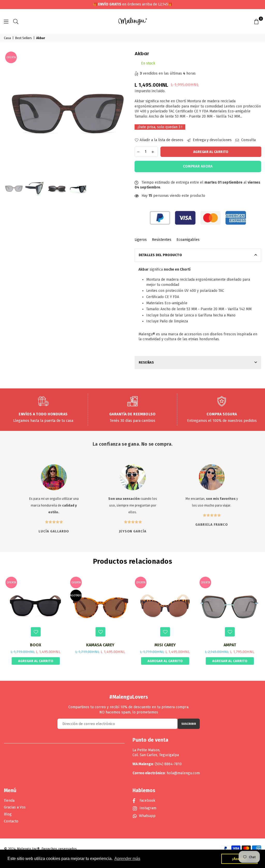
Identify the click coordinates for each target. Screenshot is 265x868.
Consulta (248, 140)
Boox (35, 644)
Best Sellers (23, 38)
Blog (8, 814)
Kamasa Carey (100, 644)
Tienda (9, 800)
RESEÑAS (146, 362)
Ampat (230, 644)
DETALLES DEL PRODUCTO (160, 255)
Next (126, 113)
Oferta (11, 57)
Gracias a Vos (15, 807)
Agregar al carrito (35, 661)
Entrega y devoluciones (212, 140)
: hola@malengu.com (182, 773)
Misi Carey (165, 644)
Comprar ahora (198, 166)
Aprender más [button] (127, 858)
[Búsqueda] (16, 21)
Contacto (11, 821)
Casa (7, 38)
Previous (8, 113)
